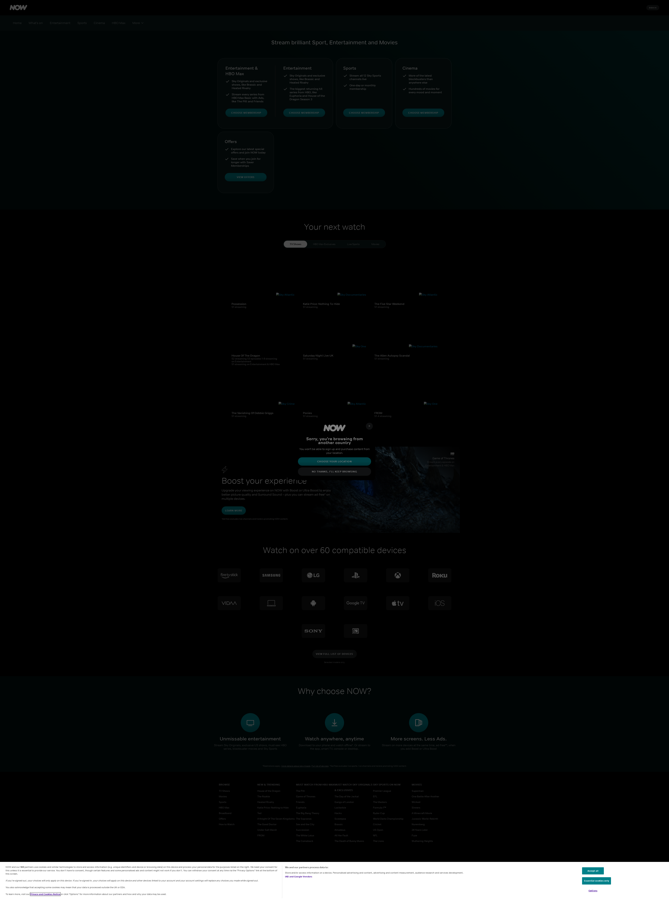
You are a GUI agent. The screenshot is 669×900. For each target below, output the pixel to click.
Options (593, 890)
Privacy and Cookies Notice (45, 894)
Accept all (592, 870)
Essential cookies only (596, 880)
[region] (334, 881)
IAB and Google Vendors (298, 876)
